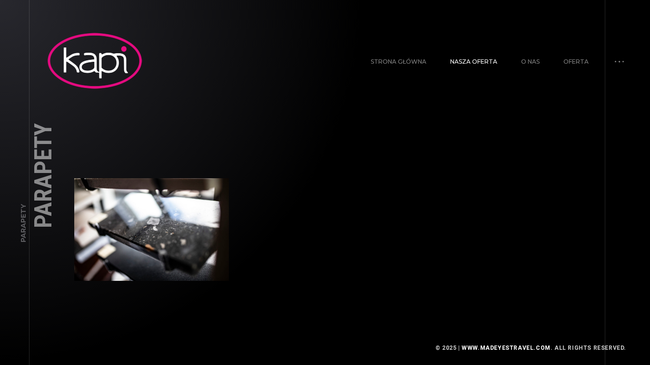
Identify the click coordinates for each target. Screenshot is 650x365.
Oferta (576, 61)
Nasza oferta (473, 61)
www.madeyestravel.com (506, 348)
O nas (530, 61)
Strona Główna (398, 61)
